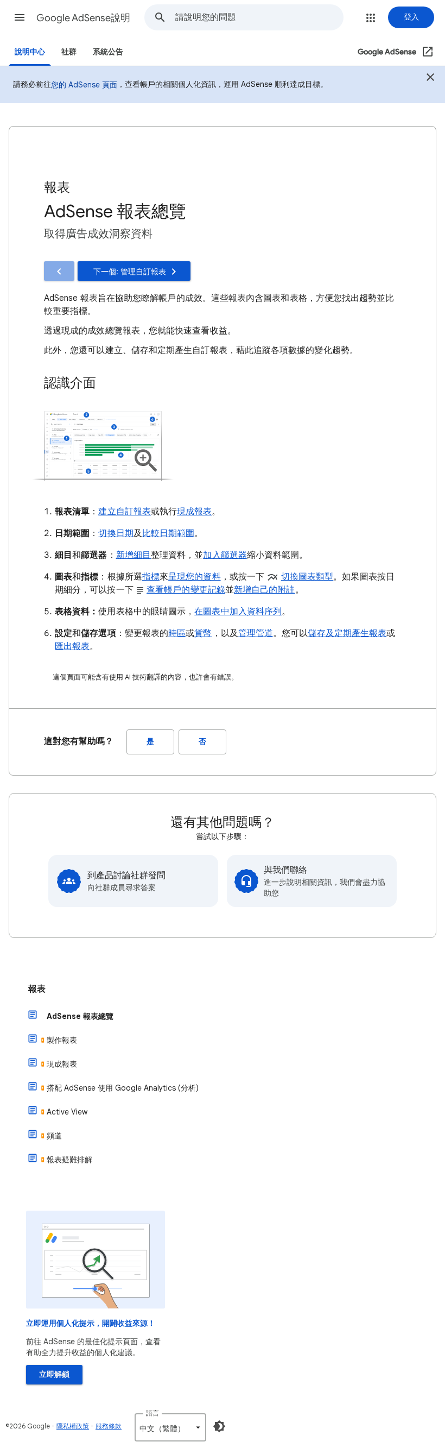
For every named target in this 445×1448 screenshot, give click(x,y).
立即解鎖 (54, 1374)
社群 (69, 51)
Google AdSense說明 (83, 18)
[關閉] (430, 78)
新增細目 (133, 555)
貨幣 (203, 633)
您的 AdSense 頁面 (84, 85)
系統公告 (108, 51)
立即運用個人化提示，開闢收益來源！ (90, 1323)
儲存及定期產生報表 (347, 633)
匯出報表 (72, 646)
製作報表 (62, 1040)
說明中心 (30, 51)
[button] (20, 17)
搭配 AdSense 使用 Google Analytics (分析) (123, 1088)
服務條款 (109, 1426)
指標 (151, 576)
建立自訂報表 (124, 511)
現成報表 (194, 511)
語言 (152, 1413)
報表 (37, 989)
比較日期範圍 (168, 533)
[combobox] (259, 17)
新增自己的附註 (264, 589)
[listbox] (170, 1427)
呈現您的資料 (194, 576)
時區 (177, 633)
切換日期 (115, 533)
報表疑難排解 (69, 1159)
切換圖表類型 (307, 576)
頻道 (54, 1136)
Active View (67, 1112)
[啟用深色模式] (219, 1426)
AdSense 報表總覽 (80, 1016)
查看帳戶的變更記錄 (186, 589)
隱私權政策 (72, 1426)
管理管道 (255, 633)
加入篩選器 (224, 555)
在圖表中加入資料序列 (238, 611)
